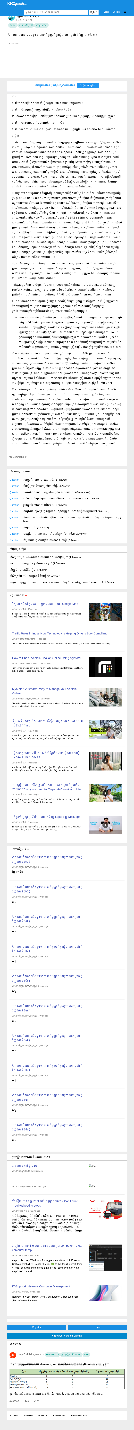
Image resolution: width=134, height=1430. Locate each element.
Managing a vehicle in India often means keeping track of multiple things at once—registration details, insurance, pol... (47, 705)
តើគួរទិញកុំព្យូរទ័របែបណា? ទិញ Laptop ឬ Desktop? (46, 817)
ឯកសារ (12, 25)
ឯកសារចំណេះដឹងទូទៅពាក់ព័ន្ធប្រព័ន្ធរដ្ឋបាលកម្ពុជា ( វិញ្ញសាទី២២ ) (52, 34)
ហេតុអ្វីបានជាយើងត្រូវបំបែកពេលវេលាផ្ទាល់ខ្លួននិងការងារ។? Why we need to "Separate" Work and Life (46, 787)
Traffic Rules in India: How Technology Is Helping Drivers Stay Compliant (59, 633)
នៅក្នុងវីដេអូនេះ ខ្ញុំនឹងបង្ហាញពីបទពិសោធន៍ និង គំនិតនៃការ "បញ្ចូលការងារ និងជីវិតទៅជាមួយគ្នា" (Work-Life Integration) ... (46, 801)
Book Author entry (79, 1415)
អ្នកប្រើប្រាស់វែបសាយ (71, 1354)
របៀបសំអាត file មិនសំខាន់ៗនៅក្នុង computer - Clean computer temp (47, 1248)
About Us (13, 1415)
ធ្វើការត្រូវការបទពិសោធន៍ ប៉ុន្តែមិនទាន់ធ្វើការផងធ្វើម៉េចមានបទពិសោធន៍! (45, 755)
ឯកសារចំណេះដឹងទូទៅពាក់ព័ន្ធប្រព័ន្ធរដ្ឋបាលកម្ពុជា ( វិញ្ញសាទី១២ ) (47, 1127)
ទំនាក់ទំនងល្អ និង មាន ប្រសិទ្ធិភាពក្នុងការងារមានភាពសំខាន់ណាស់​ (47, 723)
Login (106, 12)
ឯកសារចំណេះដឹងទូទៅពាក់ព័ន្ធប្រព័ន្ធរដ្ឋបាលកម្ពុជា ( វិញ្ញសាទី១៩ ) (47, 919)
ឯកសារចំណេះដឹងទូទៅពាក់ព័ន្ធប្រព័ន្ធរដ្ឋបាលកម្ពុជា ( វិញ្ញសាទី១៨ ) (47, 949)
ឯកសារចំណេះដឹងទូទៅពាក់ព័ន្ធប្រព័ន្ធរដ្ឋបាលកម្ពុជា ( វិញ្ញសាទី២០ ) (47, 889)
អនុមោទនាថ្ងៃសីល (24, 1165)
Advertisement (59, 1415)
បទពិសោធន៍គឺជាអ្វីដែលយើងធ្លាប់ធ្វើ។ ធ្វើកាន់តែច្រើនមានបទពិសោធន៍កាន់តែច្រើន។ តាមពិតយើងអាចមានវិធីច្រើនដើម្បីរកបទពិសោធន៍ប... (44, 769)
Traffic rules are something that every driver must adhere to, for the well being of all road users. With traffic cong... (61, 643)
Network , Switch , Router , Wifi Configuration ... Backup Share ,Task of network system (45, 1299)
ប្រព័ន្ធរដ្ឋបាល (41, 25)
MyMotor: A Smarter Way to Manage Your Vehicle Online (44, 691)
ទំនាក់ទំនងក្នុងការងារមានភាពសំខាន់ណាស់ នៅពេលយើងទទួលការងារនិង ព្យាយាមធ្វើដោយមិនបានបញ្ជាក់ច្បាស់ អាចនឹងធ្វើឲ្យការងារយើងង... (46, 737)
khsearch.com (52, 1354)
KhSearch (42, 1415)
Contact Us (28, 1415)
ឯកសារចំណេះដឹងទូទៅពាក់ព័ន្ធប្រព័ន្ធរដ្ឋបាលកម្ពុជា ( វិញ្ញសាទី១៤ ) (47, 1068)
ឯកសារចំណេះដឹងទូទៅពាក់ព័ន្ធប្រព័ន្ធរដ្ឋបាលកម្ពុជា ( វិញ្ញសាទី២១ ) (47, 859)
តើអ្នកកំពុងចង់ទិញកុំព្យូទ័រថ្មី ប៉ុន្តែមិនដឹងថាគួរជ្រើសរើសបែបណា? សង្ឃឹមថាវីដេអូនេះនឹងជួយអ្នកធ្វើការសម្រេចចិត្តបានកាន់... (46, 828)
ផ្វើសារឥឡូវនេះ (89, 85)
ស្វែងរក (93, 12)
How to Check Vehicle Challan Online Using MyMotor (46, 658)
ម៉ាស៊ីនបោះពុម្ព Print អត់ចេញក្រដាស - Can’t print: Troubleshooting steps (45, 1203)
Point (86, 1354)
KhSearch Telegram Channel (67, 1336)
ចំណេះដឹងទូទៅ (26, 25)
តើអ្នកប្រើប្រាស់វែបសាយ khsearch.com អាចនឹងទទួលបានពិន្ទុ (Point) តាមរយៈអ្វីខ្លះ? (59, 1364)
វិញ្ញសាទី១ (17, 872)
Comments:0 (19, 457)
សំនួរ (14, 902)
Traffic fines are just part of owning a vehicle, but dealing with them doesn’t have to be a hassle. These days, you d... (47, 670)
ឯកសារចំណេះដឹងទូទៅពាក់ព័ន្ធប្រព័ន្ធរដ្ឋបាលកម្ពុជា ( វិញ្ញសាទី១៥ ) (47, 1038)
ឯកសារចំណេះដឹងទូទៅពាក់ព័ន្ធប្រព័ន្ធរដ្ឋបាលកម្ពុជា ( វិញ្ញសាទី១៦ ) (47, 978)
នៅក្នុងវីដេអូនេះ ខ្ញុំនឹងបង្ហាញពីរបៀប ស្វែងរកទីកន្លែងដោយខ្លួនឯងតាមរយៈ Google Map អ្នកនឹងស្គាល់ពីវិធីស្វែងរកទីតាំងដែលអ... (46, 615)
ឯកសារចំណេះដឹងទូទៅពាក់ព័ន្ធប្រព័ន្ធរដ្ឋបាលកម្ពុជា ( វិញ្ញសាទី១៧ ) (47, 1008)
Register (36, 1327)
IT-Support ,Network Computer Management (41, 1286)
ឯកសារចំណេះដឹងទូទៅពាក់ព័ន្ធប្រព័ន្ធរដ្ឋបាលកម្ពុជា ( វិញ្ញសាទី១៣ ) (47, 1097)
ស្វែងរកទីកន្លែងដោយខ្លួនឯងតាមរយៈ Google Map (45, 604)
